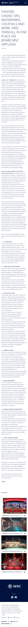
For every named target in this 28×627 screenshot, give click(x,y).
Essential (4, 617)
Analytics (11, 617)
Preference (17, 617)
